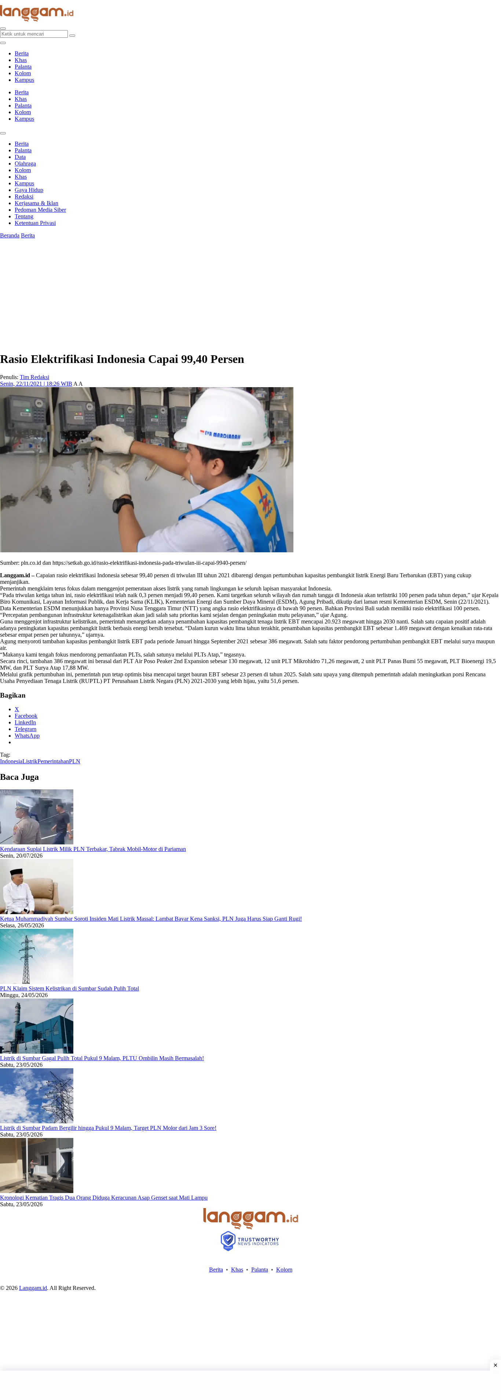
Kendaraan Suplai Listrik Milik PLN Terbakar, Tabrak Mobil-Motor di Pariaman (93, 849)
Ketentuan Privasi (35, 223)
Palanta (23, 66)
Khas (21, 60)
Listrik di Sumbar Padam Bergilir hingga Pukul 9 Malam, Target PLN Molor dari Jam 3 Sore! (108, 1128)
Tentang (24, 216)
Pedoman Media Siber (40, 210)
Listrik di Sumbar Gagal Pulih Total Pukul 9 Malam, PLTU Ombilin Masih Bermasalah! (102, 1058)
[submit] (72, 35)
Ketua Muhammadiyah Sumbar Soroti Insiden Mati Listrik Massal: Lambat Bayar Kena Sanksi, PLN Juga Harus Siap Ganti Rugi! (151, 919)
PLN (74, 761)
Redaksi (24, 196)
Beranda (9, 235)
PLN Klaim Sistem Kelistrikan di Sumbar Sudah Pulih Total (69, 988)
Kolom (23, 73)
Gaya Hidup (29, 190)
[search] (3, 29)
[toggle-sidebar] (3, 43)
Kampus (24, 80)
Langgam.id (33, 1288)
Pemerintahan (53, 761)
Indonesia (11, 761)
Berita (22, 53)
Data (20, 157)
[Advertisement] (250, 1385)
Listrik (29, 761)
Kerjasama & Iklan (36, 203)
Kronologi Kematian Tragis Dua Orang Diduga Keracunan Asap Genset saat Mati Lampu (104, 1197)
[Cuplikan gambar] (36, 842)
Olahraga (25, 163)
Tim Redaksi (34, 377)
